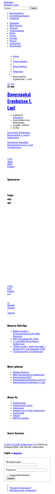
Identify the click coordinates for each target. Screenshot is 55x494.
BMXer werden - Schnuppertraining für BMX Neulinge (26, 334)
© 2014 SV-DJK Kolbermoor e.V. (20, 444)
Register (8, 5)
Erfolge (16, 415)
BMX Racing (16, 26)
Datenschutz (19, 403)
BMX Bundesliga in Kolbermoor (29, 375)
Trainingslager (17, 31)
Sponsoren (15, 43)
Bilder (13, 33)
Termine (14, 28)
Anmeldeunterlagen (19, 16)
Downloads (15, 46)
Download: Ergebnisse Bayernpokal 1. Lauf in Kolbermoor (18, 135)
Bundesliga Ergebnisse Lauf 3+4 (29, 380)
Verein (13, 36)
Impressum (18, 408)
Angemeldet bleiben (19, 475)
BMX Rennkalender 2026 (25, 339)
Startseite (14, 23)
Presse (13, 41)
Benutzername (13, 462)
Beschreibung (17, 13)
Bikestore (8, 2)
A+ (8, 84)
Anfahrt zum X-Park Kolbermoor (29, 410)
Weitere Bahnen (21, 372)
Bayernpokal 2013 (22, 377)
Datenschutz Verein (23, 405)
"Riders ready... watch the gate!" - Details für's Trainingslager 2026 (29, 347)
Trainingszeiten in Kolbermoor (28, 351)
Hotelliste (14, 18)
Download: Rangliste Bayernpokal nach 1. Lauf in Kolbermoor (20, 145)
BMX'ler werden (21, 418)
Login (16, 5)
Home (16, 56)
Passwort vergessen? (20, 488)
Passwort (11, 470)
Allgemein (18, 71)
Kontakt (13, 38)
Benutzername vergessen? (23, 490)
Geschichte (18, 413)
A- (13, 84)
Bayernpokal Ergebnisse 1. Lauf (19, 101)
